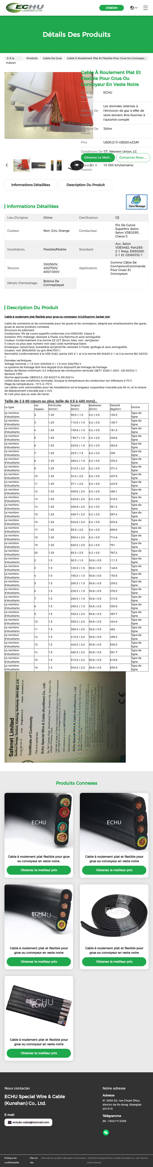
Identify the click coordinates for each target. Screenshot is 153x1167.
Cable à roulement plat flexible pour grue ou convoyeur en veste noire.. (39, 859)
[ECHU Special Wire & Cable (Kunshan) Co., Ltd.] (25, 7)
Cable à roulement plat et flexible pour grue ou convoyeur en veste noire (114, 859)
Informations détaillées (30, 185)
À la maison (11, 59)
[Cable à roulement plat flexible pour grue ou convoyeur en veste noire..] (38, 822)
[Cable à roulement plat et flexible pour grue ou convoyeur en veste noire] (48, 109)
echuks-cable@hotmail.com (31, 1122)
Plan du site (34, 1160)
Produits (32, 58)
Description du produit (86, 185)
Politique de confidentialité (11, 1160)
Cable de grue (52, 58)
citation (112, 8)
